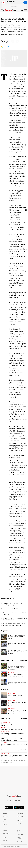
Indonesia (5, 813)
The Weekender (20, 819)
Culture (5, 824)
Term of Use (19, 841)
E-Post (19, 823)
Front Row (20, 816)
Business (5, 816)
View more (23, 660)
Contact (4, 837)
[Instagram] (10, 800)
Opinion (5, 822)
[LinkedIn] (7, 800)
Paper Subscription (19, 831)
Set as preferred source (9, 46)
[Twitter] (16, 800)
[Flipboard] (19, 800)
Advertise (5, 840)
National (9, 16)
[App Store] (9, 807)
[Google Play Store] (19, 807)
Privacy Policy (20, 834)
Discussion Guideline (19, 838)
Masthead (5, 830)
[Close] (1, 2)
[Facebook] (13, 800)
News (2, 16)
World (4, 819)
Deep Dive (20, 813)
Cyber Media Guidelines (6, 834)
